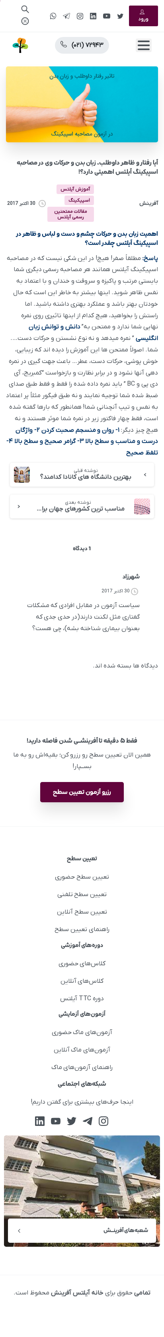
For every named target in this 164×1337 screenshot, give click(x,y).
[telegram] (66, 16)
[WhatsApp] (53, 16)
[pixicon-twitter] (72, 1121)
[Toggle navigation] (144, 45)
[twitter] (120, 16)
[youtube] (106, 16)
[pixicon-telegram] (88, 1121)
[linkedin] (93, 16)
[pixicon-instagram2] (103, 1121)
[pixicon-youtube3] (56, 1121)
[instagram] (80, 16)
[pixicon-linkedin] (40, 1121)
